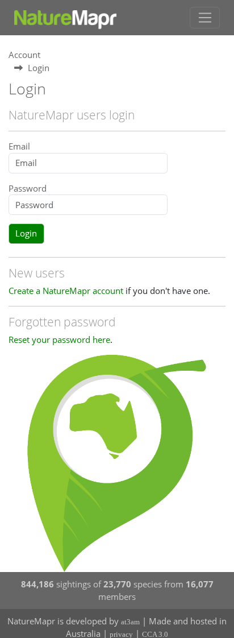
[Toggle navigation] (205, 17)
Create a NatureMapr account (66, 290)
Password (28, 188)
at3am (130, 622)
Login (26, 233)
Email (19, 146)
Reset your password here (59, 339)
